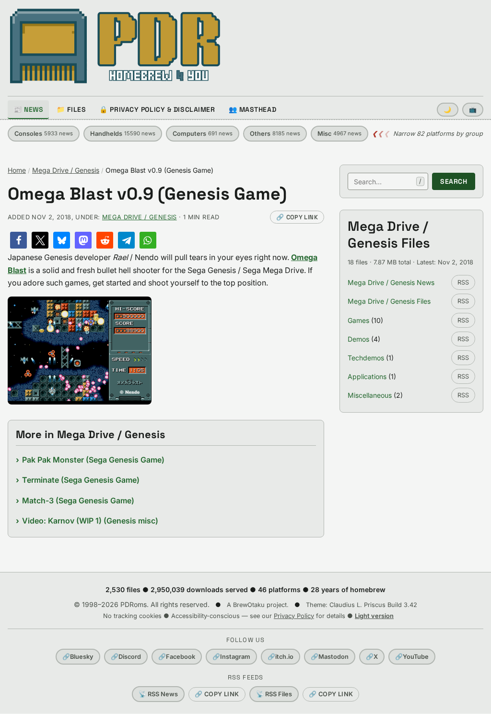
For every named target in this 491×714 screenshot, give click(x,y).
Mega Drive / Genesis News (391, 282)
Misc (339, 133)
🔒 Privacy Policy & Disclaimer (157, 109)
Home (17, 170)
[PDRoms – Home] (115, 46)
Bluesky (78, 656)
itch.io (280, 656)
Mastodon (330, 656)
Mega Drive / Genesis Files (389, 301)
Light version (374, 615)
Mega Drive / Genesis (65, 170)
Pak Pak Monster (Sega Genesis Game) (93, 459)
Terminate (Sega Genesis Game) (81, 480)
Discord (126, 656)
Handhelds (122, 133)
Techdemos (366, 358)
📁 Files (71, 109)
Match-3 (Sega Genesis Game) (78, 500)
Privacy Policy (294, 615)
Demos (358, 339)
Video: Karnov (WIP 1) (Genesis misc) (90, 520)
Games (358, 320)
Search (453, 181)
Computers (203, 133)
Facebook (176, 656)
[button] (18, 240)
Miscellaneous (370, 395)
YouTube (412, 656)
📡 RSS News (158, 694)
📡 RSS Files (274, 694)
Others (275, 133)
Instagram (231, 656)
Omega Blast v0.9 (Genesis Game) (147, 194)
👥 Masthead (253, 109)
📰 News (28, 109)
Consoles (43, 133)
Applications (367, 376)
